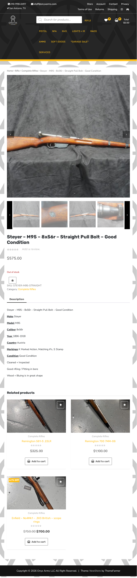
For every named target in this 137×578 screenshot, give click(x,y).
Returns (99, 9)
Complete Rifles (30, 70)
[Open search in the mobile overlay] (59, 19)
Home (10, 70)
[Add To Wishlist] (12, 280)
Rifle (17, 70)
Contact (113, 4)
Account (100, 4)
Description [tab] (16, 299)
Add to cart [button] (39, 461)
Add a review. (31, 249)
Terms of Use (85, 9)
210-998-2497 (18, 4)
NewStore (95, 570)
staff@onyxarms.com (45, 4)
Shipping (112, 9)
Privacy (125, 4)
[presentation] (10, 134)
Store (90, 4)
